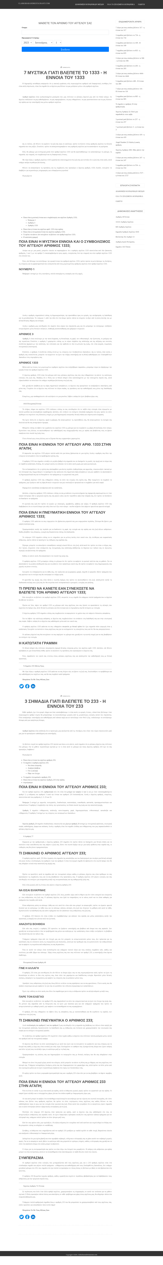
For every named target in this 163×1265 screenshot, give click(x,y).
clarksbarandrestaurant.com (34, 3)
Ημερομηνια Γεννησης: (30, 38)
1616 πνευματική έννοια (32, 404)
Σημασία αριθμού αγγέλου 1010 (127, 232)
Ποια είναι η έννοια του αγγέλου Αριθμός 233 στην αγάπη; (44, 780)
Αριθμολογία (66, 67)
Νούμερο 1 (32, 220)
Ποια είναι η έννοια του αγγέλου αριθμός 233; (39, 760)
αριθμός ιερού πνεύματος (125, 242)
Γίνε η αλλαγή (33, 771)
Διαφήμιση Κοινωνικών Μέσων (89, 4)
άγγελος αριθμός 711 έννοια (33, 1186)
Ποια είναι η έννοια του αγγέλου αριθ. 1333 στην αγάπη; (43, 229)
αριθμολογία (48, 792)
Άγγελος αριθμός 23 (29, 824)
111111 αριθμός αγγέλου (124, 222)
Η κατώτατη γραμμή (30, 237)
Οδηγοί (141, 4)
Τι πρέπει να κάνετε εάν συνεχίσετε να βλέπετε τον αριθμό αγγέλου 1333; (49, 234)
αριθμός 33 (76, 824)
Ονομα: (24, 27)
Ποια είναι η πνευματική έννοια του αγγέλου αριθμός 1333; (44, 232)
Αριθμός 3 (31, 223)
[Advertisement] (65, 124)
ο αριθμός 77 (28, 836)
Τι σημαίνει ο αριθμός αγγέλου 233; (36, 763)
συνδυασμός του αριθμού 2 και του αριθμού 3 (43, 1025)
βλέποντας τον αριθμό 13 (125, 237)
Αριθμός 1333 (33, 225)
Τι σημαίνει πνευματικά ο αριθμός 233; (37, 777)
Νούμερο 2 (26, 802)
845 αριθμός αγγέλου (123, 227)
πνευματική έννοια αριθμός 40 (34, 962)
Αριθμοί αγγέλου (28, 97)
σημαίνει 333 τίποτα (123, 247)
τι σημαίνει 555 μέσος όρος (33, 666)
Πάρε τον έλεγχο (34, 773)
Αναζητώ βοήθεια (34, 768)
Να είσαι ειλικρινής (34, 765)
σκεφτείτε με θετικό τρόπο (72, 626)
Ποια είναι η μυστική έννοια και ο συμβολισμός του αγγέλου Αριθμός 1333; (50, 217)
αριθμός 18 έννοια (122, 217)
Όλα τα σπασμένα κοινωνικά (121, 4)
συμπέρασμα (27, 782)
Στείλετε (65, 49)
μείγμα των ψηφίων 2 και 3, (77, 792)
